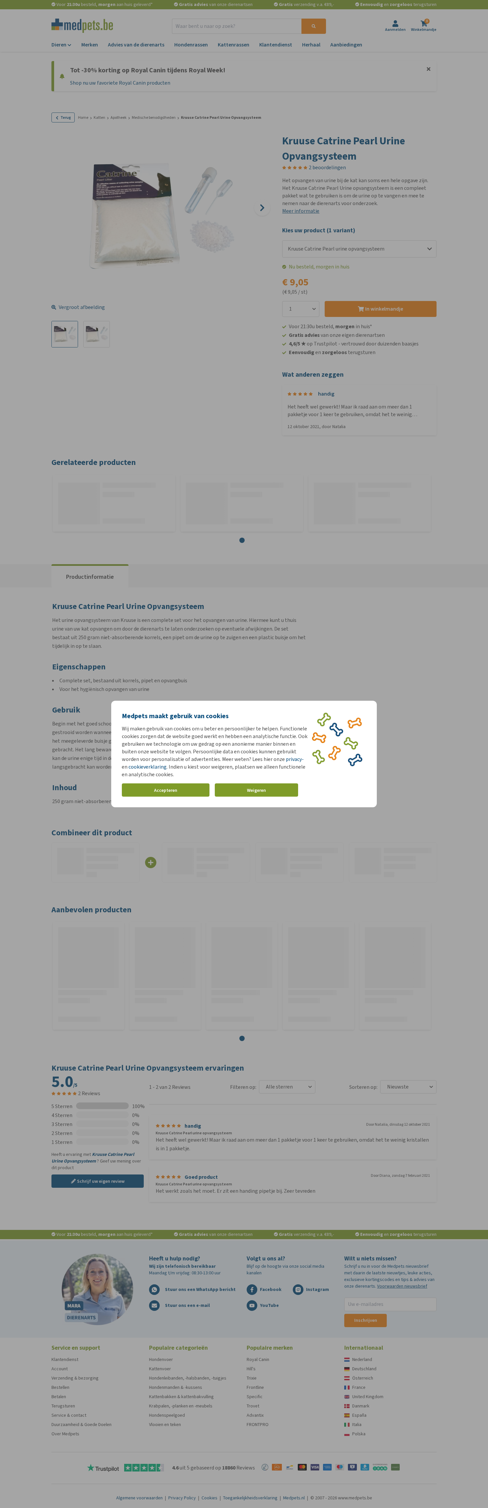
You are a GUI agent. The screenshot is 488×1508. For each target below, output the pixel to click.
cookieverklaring (147, 766)
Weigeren (256, 790)
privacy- (295, 759)
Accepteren (165, 790)
